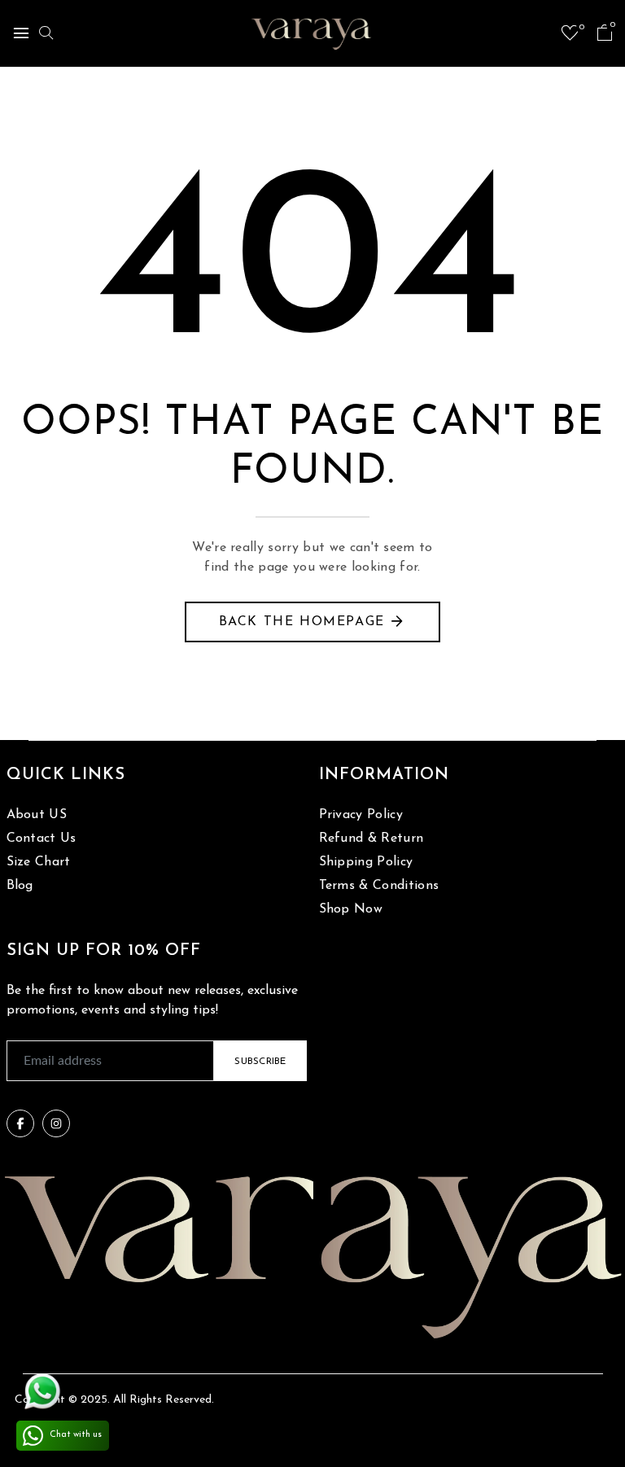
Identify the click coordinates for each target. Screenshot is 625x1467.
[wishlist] (570, 36)
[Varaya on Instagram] (56, 1123)
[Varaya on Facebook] (20, 1123)
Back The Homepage (302, 621)
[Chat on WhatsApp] (42, 1391)
